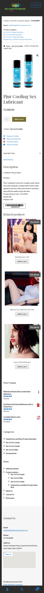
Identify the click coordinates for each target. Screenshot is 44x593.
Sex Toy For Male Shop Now (12, 35)
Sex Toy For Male (17, 46)
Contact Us (10, 494)
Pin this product (12, 142)
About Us (9, 491)
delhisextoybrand (12, 468)
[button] (37, 55)
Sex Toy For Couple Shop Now (13, 37)
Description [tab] (9, 153)
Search (22, 589)
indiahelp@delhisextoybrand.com (20, 25)
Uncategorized (11, 453)
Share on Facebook (14, 139)
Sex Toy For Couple (13, 442)
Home (8, 46)
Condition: (7, 173)
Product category (12, 472)
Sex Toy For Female (13, 446)
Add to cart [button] (22, 261)
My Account (10, 498)
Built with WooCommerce (13, 584)
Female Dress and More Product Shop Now (17, 39)
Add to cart (19, 119)
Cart (33, 587)
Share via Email (12, 144)
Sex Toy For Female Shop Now (13, 32)
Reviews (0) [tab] (8, 160)
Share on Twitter (13, 136)
